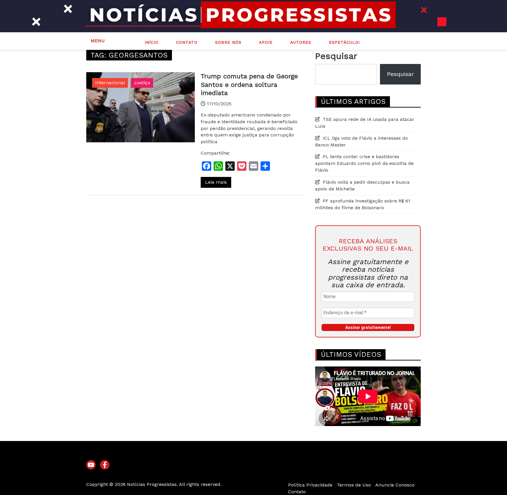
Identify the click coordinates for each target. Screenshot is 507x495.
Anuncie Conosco (395, 485)
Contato (186, 42)
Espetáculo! (344, 42)
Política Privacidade (310, 485)
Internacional (110, 82)
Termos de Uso (354, 485)
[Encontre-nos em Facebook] (104, 465)
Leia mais (216, 182)
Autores (300, 42)
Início (151, 42)
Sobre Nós (228, 42)
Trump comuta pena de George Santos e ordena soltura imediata (249, 84)
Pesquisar (336, 56)
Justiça (142, 82)
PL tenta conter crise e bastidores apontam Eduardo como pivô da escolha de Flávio (364, 163)
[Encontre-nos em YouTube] (91, 465)
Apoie (266, 42)
